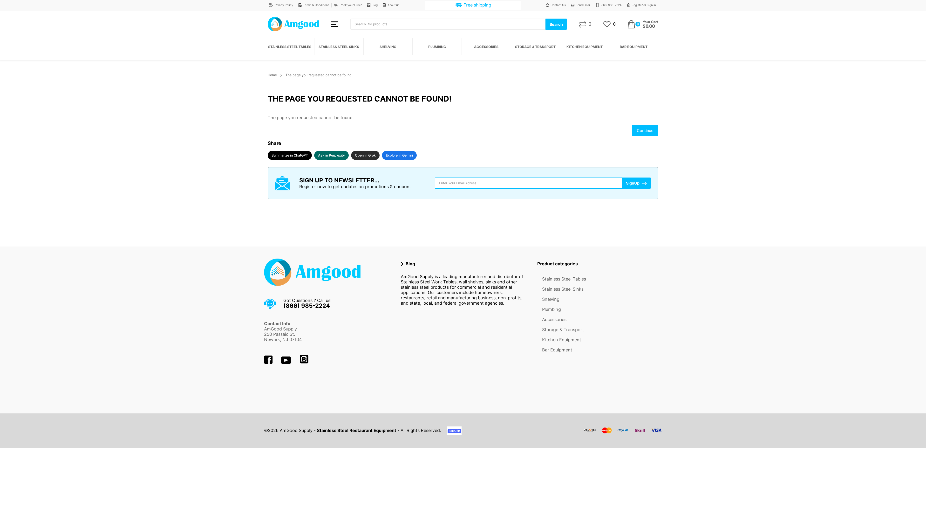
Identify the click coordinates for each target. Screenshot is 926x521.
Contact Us (558, 5)
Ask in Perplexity (331, 155)
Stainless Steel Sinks (339, 47)
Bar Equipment (633, 47)
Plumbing (437, 47)
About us (393, 5)
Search (556, 24)
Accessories (486, 47)
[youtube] (286, 362)
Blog (375, 5)
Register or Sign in (644, 5)
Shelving (388, 47)
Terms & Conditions (316, 5)
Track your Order (350, 5)
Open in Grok (365, 155)
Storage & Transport (535, 47)
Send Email (583, 5)
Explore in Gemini (399, 155)
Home (272, 75)
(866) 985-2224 (611, 5)
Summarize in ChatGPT (290, 155)
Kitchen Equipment (584, 47)
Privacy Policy (283, 5)
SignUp (633, 183)
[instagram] (304, 362)
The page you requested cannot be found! (319, 75)
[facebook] (269, 362)
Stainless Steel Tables (289, 47)
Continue (645, 130)
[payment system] (623, 433)
